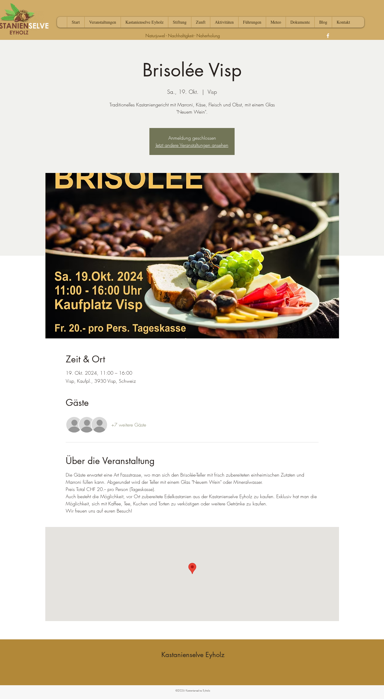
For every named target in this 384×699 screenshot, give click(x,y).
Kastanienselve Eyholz (192, 654)
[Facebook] (328, 36)
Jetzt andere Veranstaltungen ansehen (192, 145)
